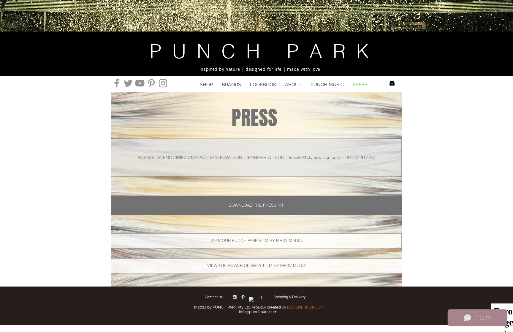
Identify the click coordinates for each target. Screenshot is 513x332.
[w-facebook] (251, 299)
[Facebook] (116, 83)
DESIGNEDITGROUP (305, 307)
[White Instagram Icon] (234, 297)
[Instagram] (163, 83)
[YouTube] (139, 83)
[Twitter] (128, 83)
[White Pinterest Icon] (243, 297)
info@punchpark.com (258, 311)
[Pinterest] (151, 83)
